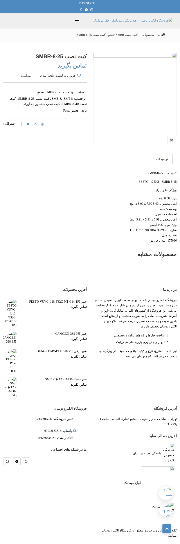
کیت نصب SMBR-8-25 (33, 98)
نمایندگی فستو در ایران (147, 453)
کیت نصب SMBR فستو (123, 34)
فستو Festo (71, 110)
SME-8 (56, 98)
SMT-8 (68, 98)
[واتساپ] (26, 461)
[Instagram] (7, 461)
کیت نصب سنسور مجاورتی (41, 104)
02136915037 (87, 3)
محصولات (148, 34)
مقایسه (26, 76)
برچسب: (80, 98)
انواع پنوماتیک (132, 482)
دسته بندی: (78, 92)
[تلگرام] (17, 461)
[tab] (162, 159)
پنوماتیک (157, 507)
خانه (160, 34)
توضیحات (162, 159)
